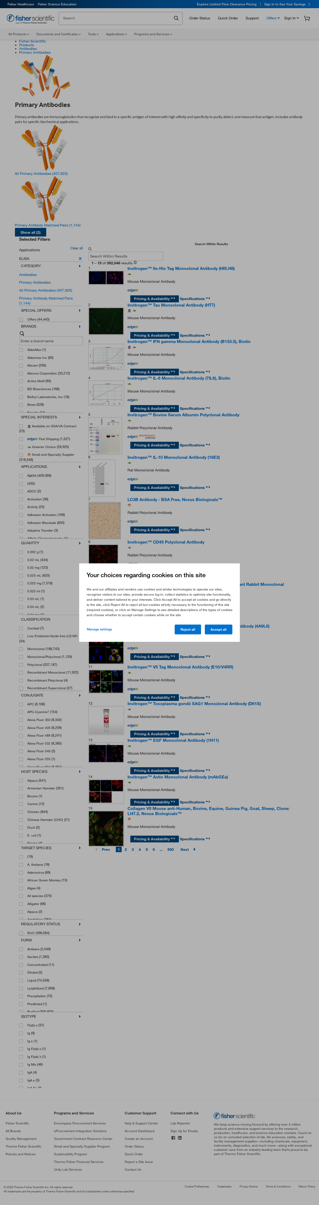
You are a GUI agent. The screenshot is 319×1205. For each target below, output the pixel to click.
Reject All (188, 629)
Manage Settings (99, 629)
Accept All (219, 629)
